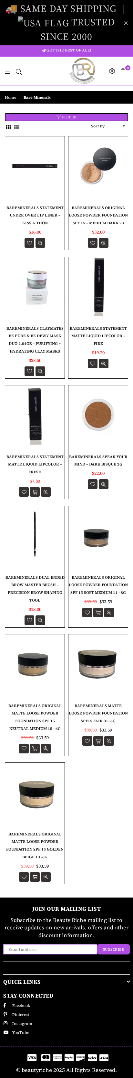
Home (10, 97)
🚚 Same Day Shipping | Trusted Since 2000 (66, 22)
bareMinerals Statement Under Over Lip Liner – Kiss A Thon (35, 215)
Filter (69, 117)
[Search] (19, 71)
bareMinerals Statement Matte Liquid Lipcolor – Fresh (35, 464)
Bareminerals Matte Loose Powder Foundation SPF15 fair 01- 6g (98, 713)
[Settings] (112, 71)
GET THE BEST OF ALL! (68, 50)
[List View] (16, 126)
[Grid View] (8, 126)
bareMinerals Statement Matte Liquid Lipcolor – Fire (98, 336)
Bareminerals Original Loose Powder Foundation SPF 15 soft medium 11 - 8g (98, 585)
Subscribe (113, 949)
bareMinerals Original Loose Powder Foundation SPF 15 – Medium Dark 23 (98, 215)
